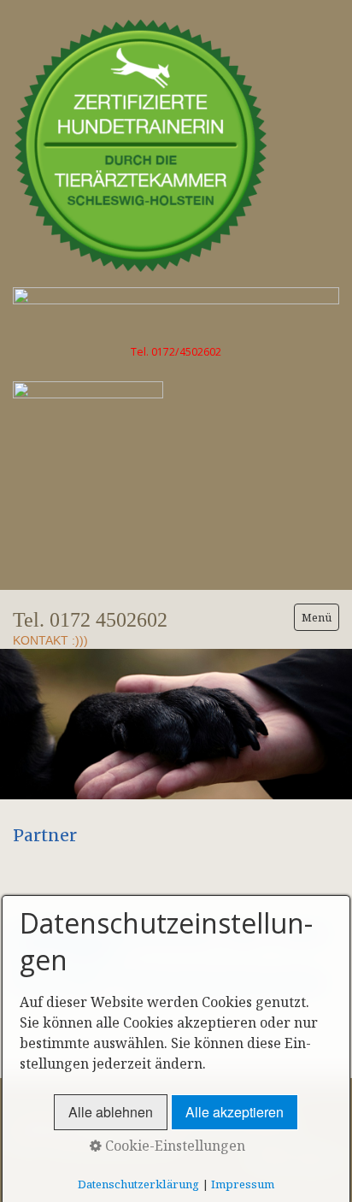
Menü (316, 617)
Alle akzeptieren (234, 1112)
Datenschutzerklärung (138, 1184)
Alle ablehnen (110, 1112)
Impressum (242, 1184)
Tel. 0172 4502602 (90, 620)
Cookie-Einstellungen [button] (173, 1145)
